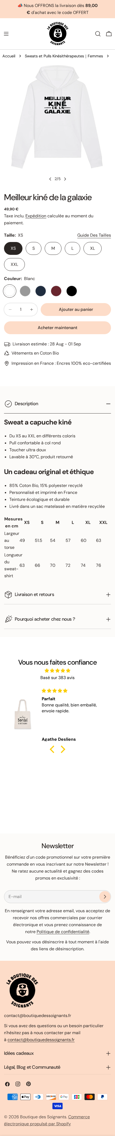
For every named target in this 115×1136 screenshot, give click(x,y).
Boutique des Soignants (43, 1117)
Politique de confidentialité (63, 931)
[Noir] (71, 291)
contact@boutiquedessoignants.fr (41, 1039)
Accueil (8, 56)
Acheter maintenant (57, 327)
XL (92, 248)
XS (13, 248)
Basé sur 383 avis (57, 677)
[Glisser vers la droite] (65, 179)
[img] (57, 670)
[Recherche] (98, 33)
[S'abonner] (104, 896)
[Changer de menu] (6, 33)
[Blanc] (9, 291)
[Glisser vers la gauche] (50, 179)
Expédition (35, 216)
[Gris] (25, 291)
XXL (14, 264)
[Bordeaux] (56, 291)
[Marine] (40, 291)
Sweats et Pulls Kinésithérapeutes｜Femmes (64, 56)
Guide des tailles (94, 235)
